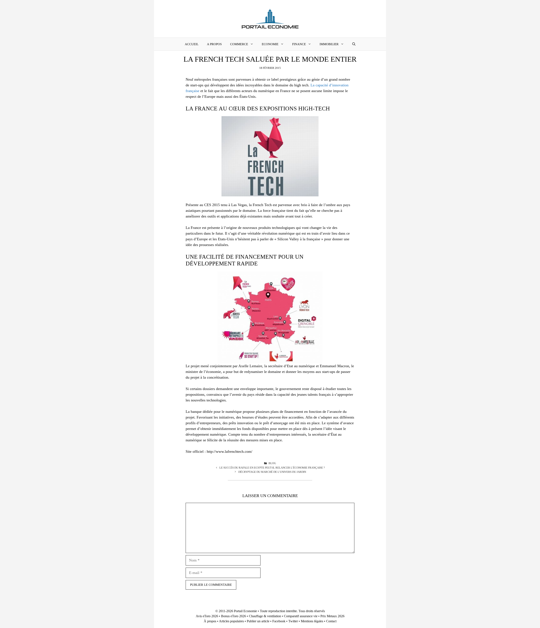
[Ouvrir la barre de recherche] (354, 44)
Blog (272, 463)
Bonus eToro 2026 (233, 616)
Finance (299, 44)
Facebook (278, 621)
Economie (270, 44)
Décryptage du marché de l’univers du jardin (272, 471)
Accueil (191, 44)
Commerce (239, 44)
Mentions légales (312, 621)
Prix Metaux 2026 (332, 616)
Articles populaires (231, 621)
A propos (214, 44)
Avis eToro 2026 (207, 616)
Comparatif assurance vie (300, 616)
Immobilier (329, 44)
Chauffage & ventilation (265, 616)
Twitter (293, 621)
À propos (210, 621)
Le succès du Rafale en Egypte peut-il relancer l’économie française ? (272, 467)
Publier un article (258, 621)
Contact (331, 621)
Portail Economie (245, 611)
